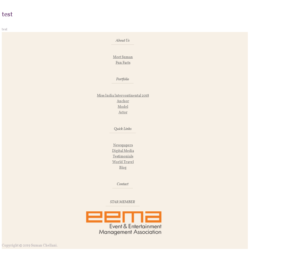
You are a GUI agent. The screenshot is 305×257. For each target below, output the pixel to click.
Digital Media (123, 151)
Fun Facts (123, 62)
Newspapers (123, 145)
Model (123, 106)
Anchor (123, 101)
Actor (123, 112)
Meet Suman (123, 57)
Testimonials (123, 156)
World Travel (123, 162)
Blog (123, 167)
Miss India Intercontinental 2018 (123, 95)
